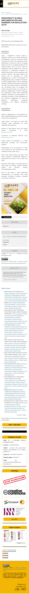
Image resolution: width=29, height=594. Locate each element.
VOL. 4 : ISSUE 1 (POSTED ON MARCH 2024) (11, 14)
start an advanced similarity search (18, 418)
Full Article (6, 217)
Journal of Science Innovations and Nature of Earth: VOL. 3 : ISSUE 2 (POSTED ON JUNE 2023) (15, 306)
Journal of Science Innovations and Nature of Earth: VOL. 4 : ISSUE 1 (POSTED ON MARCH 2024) (15, 298)
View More (14, 519)
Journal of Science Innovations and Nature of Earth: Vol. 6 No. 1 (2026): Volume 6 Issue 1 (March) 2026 (15, 321)
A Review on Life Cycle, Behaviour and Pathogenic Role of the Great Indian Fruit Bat (15, 345)
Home (2, 12)
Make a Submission (14, 431)
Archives (8, 12)
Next (24, 415)
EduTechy (20, 577)
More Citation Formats (10, 279)
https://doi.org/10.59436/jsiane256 (14, 41)
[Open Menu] (1, 3)
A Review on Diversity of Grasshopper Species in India (15, 356)
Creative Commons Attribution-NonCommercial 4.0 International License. (14, 569)
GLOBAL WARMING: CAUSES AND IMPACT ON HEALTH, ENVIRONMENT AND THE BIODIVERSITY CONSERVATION (15, 295)
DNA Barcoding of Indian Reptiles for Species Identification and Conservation (15, 404)
